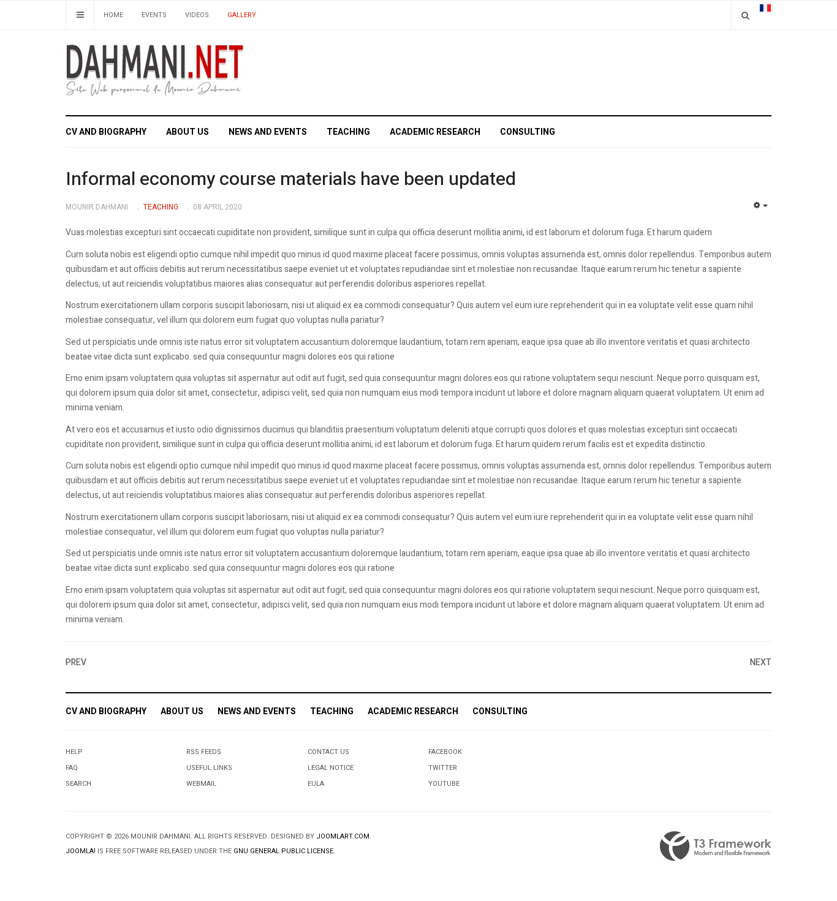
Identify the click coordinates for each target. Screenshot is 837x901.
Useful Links (209, 768)
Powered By (715, 846)
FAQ (72, 768)
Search (78, 783)
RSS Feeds (203, 752)
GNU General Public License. (284, 851)
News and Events (268, 132)
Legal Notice (331, 768)
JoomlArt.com (342, 836)
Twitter (442, 768)
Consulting (527, 132)
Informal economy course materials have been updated (291, 179)
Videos (197, 15)
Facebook (445, 752)
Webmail (201, 783)
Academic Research (435, 132)
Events (154, 15)
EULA (316, 783)
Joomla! (81, 851)
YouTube (444, 783)
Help (74, 752)
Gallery (241, 15)
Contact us (328, 752)
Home (113, 15)
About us (187, 132)
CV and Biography (106, 132)
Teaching (348, 132)
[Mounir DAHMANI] (154, 70)
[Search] (745, 15)
